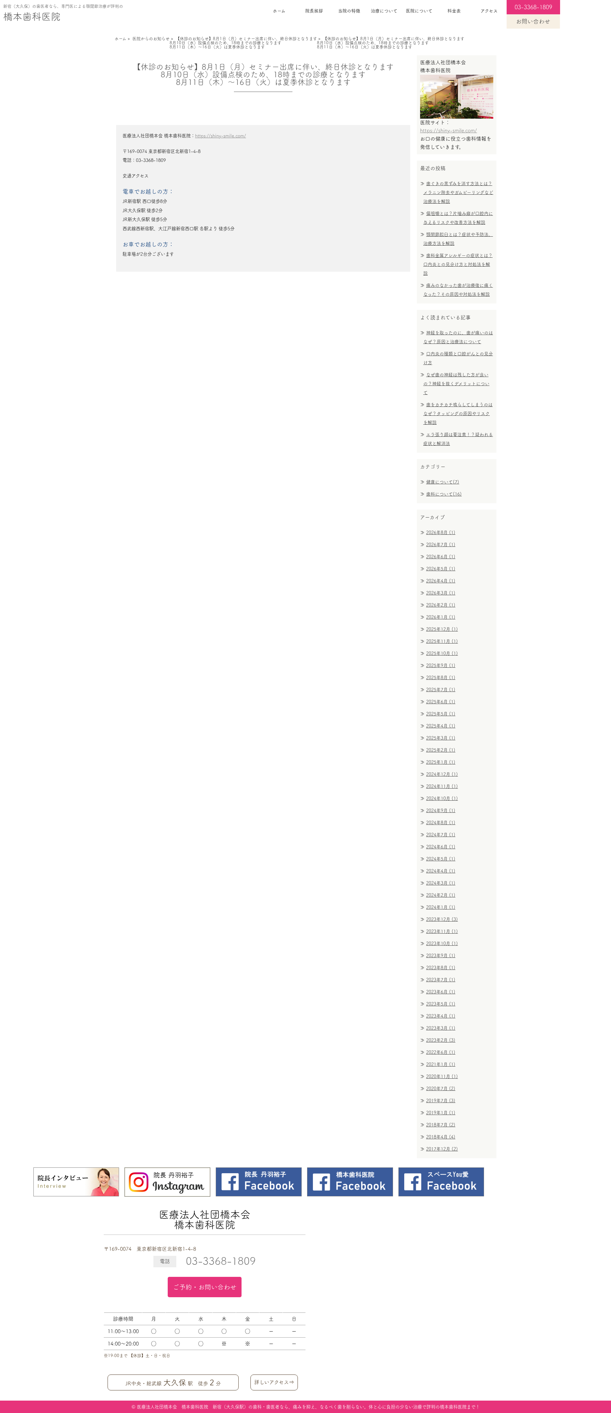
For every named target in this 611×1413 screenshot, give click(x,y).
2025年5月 (440, 714)
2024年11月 (442, 786)
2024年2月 (440, 895)
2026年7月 (440, 544)
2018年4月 (440, 1137)
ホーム (279, 11)
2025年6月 (440, 702)
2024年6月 (440, 847)
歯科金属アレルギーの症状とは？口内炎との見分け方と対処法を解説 (458, 264)
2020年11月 (442, 1076)
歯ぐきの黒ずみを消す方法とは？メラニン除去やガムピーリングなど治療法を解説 (458, 192)
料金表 (454, 11)
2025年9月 (440, 665)
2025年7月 (440, 689)
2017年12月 (442, 1149)
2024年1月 (440, 907)
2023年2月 (440, 1040)
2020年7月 (440, 1088)
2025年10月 (442, 653)
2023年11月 (442, 931)
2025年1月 (440, 762)
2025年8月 (440, 677)
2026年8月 (440, 532)
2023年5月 (440, 1004)
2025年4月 (440, 726)
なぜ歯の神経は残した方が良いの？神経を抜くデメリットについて (456, 383)
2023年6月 (440, 992)
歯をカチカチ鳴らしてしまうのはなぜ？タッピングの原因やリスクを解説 (458, 413)
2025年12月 (442, 629)
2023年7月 (440, 980)
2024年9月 (440, 810)
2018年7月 (440, 1125)
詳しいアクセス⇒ (274, 1382)
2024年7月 (440, 834)
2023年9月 (440, 955)
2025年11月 (442, 641)
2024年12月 (442, 774)
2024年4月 (440, 871)
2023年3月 (440, 1028)
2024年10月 (442, 798)
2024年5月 (440, 859)
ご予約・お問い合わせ (204, 1287)
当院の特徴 (349, 11)
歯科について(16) (444, 494)
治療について (384, 11)
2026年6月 (440, 556)
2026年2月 (440, 605)
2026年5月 (440, 569)
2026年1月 (440, 617)
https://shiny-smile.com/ (220, 135)
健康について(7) (442, 482)
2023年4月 (440, 1016)
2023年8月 (440, 967)
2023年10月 (442, 943)
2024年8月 (440, 822)
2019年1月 (440, 1112)
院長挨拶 (314, 11)
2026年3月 (440, 593)
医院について (419, 11)
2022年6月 (440, 1052)
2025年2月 (440, 750)
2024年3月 (440, 883)
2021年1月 (440, 1064)
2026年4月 (440, 581)
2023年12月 (442, 919)
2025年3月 (440, 738)
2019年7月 (440, 1100)
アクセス (489, 11)
